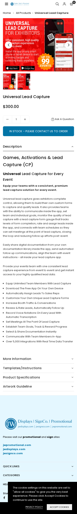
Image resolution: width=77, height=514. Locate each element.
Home (7, 13)
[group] (38, 44)
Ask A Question (64, 119)
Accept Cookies (59, 507)
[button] (71, 4)
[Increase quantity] (25, 119)
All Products (23, 13)
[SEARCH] (57, 4)
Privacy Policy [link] (34, 506)
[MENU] (6, 4)
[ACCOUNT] (64, 4)
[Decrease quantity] (7, 119)
